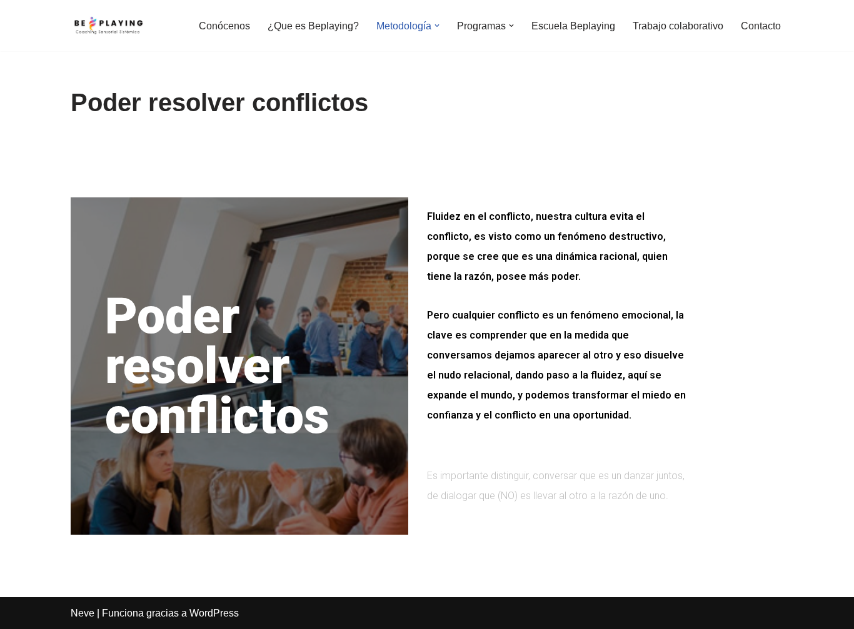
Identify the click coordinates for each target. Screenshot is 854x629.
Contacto (761, 26)
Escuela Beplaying (573, 26)
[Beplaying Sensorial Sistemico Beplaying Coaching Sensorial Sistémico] (108, 25)
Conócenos (224, 26)
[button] (437, 25)
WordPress (214, 613)
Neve (82, 613)
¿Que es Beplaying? (313, 26)
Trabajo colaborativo (678, 26)
